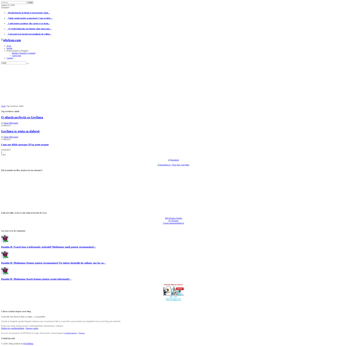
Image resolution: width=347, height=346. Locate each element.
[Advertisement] (173, 85)
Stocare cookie (32, 328)
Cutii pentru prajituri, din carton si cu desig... (28, 23)
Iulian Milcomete (11, 123)
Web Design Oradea (173, 218)
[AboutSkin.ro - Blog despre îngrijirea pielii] (173, 165)
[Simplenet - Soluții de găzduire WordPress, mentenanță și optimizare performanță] (173, 160)
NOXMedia (28, 343)
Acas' (3, 106)
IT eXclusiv (173, 221)
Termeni (82, 333)
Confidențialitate (70, 333)
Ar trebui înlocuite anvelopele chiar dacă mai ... (29, 29)
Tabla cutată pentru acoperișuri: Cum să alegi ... (29, 18)
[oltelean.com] (11, 40)
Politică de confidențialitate (12, 328)
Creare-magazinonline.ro (173, 223)
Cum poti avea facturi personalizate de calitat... (29, 34)
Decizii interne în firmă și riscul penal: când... (28, 13)
